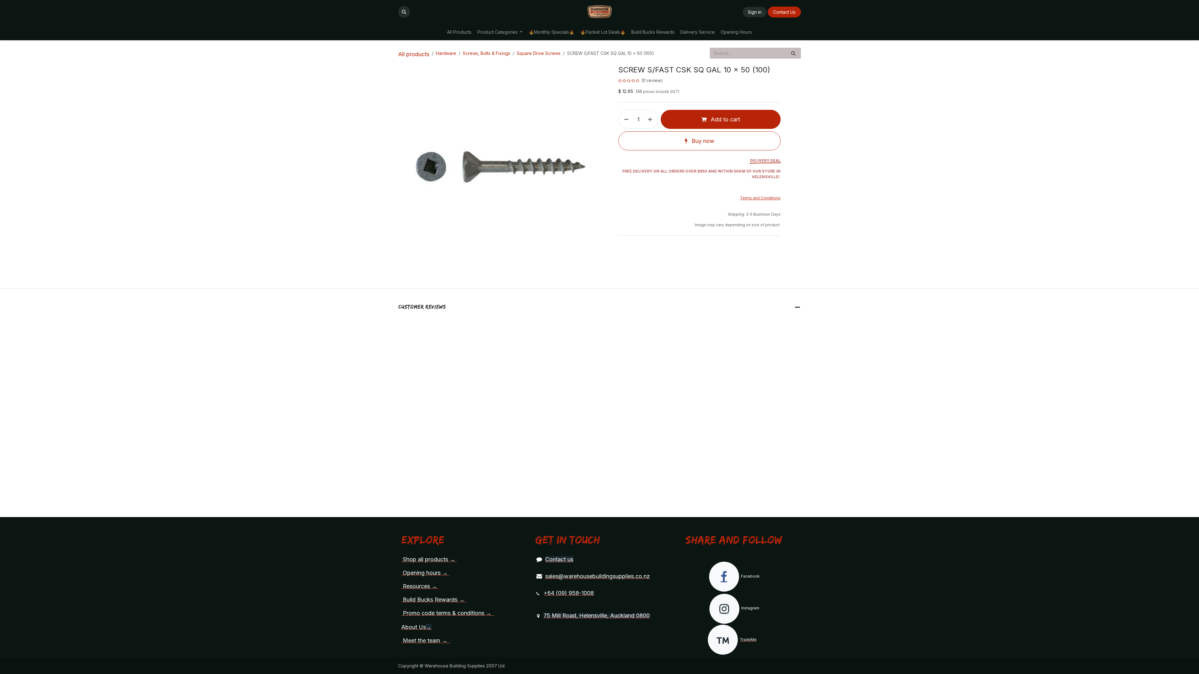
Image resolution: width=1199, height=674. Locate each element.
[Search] (793, 53)
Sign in (755, 12)
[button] (404, 12)
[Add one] (651, 119)
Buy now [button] (702, 141)
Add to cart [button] (724, 119)
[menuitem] (459, 32)
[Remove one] (625, 119)
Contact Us (784, 12)
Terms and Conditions (760, 198)
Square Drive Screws (538, 53)
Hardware (446, 53)
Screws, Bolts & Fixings (486, 53)
